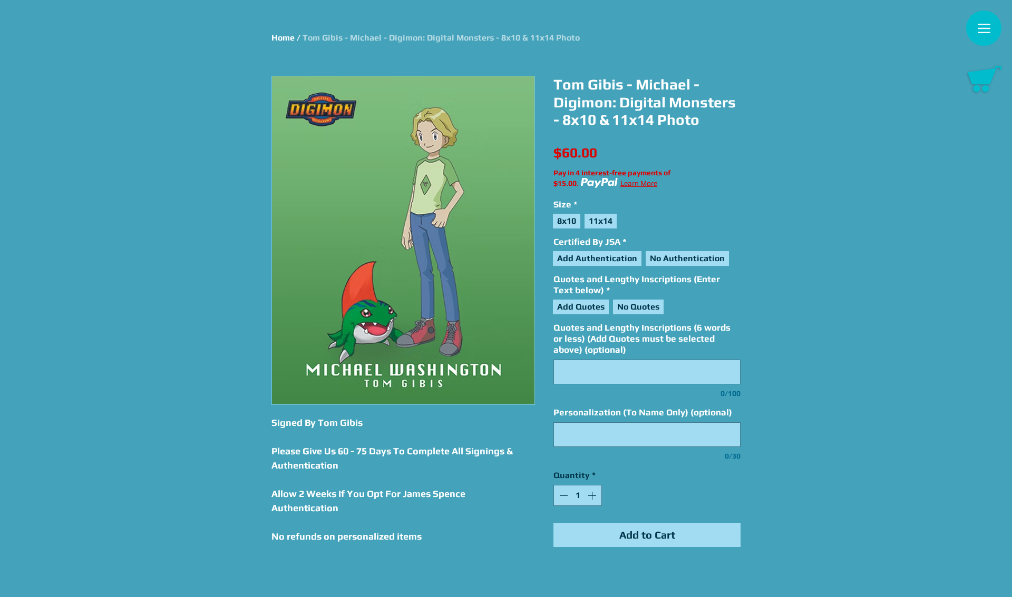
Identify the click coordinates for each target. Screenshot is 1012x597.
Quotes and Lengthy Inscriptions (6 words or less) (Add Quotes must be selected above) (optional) (642, 338)
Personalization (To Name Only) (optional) (642, 412)
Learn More (638, 183)
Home (283, 38)
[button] (984, 79)
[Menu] (983, 28)
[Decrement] (562, 495)
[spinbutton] (578, 495)
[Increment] (593, 495)
